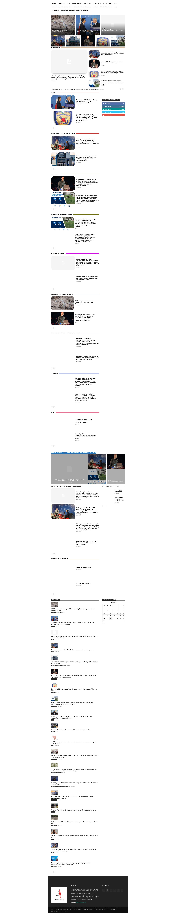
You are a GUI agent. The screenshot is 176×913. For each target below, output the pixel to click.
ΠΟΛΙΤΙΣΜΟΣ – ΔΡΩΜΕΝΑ (106, 7)
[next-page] (54, 128)
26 (110, 618)
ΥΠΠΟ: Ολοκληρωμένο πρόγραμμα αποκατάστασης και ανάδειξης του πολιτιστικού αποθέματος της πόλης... (74, 770)
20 (114, 615)
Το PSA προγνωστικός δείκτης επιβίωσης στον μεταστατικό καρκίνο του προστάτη (84, 421)
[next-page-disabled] (105, 506)
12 (110, 613)
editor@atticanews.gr (81, 902)
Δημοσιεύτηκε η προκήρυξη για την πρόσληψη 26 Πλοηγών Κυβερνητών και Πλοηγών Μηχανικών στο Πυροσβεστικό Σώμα (86, 158)
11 (107, 613)
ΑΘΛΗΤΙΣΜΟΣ (54, 825)
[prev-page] (52, 128)
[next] (122, 89)
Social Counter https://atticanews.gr (111, 99)
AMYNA (68, 3)
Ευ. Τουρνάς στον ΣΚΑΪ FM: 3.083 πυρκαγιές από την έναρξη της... (72, 650)
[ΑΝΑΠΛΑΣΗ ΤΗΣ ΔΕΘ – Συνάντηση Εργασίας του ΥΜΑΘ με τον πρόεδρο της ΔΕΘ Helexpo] (63, 543)
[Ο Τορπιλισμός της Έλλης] (63, 584)
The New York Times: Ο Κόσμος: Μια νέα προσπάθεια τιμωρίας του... (73, 810)
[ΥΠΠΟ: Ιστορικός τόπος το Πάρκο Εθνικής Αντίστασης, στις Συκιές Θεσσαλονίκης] (63, 25)
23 (123, 615)
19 (110, 615)
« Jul (103, 623)
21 (117, 615)
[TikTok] (119, 1)
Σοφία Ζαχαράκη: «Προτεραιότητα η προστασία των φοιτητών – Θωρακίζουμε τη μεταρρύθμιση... (72, 717)
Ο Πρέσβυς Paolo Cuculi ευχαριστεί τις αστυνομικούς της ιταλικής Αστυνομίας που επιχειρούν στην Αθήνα (87, 357)
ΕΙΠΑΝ (103, 28)
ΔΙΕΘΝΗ (53, 731)
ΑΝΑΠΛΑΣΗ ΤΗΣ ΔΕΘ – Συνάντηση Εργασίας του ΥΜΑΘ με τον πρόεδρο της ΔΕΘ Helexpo (86, 543)
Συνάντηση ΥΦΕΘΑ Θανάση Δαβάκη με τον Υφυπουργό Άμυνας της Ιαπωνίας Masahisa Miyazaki (87, 101)
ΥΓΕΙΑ (115, 7)
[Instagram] (115, 1)
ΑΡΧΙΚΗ (54, 3)
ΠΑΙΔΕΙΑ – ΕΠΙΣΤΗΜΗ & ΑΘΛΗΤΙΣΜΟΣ (82, 7)
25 (107, 618)
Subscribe (122, 115)
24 (104, 618)
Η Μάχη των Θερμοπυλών (83, 567)
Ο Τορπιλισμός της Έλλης (83, 583)
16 (123, 613)
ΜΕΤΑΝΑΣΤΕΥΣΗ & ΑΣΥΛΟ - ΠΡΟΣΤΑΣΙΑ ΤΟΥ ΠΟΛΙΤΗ (61, 786)
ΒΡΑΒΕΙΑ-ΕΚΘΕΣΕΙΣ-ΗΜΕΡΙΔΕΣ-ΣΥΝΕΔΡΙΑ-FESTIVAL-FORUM (75, 10)
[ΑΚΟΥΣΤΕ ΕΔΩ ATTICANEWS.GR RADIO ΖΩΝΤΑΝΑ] (108, 500)
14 (117, 613)
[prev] (120, 89)
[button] (110, 0)
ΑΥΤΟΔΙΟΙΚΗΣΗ (55, 10)
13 (114, 613)
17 (104, 615)
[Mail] (117, 1)
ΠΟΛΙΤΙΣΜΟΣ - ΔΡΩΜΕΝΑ (57, 29)
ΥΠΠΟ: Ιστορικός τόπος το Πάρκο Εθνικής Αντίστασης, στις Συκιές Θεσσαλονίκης (84, 302)
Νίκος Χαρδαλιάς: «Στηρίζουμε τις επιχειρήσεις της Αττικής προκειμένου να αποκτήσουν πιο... (71, 863)
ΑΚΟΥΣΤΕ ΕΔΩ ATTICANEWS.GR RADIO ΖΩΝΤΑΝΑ (119, 499)
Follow (122, 106)
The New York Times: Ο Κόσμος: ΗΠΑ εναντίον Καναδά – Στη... (71, 730)
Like (123, 103)
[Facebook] (112, 1)
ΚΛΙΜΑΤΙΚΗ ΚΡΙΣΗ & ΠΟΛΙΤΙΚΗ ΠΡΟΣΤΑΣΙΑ (81, 3)
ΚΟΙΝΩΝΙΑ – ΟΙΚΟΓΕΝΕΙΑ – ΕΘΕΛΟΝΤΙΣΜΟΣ (62, 7)
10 (104, 613)
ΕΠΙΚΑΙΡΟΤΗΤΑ (61, 3)
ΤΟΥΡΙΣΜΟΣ (95, 7)
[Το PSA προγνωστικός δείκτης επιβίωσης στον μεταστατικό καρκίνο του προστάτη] (62, 421)
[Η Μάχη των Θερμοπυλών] (63, 568)
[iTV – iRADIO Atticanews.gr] (108, 491)
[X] (121, 1)
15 (120, 613)
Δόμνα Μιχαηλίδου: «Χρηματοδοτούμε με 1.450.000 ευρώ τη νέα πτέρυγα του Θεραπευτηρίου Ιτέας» (87, 278)
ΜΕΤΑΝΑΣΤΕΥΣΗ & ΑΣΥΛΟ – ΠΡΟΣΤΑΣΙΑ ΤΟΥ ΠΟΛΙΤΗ (105, 3)
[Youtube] (124, 1)
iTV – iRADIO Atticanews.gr (118, 490)
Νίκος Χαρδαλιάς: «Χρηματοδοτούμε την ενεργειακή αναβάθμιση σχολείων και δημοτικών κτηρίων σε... (72, 703)
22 (120, 615)
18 (107, 615)
